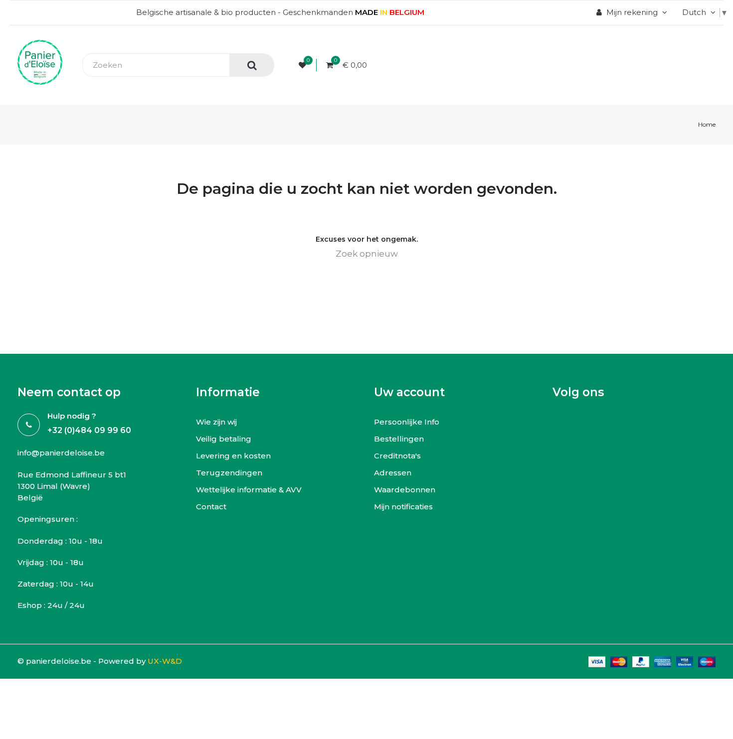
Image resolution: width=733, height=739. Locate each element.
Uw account (409, 392)
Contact (211, 506)
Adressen (392, 472)
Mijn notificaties (403, 506)
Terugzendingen (229, 472)
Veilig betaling (223, 438)
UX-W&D (165, 661)
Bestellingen (399, 438)
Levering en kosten (233, 455)
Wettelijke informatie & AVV (249, 489)
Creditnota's (397, 455)
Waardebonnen (404, 489)
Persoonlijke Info (406, 422)
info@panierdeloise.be (61, 452)
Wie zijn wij (216, 422)
